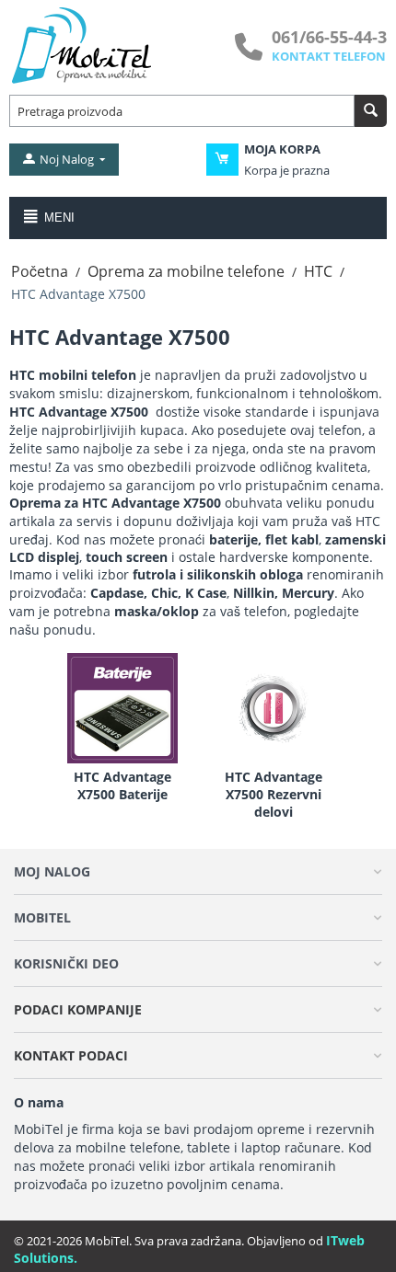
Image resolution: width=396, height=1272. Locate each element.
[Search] (371, 111)
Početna (39, 271)
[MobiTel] (83, 44)
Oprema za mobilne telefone (186, 271)
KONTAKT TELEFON (329, 56)
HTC (318, 271)
